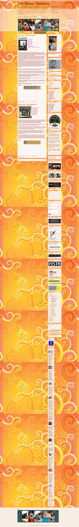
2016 (50, 294)
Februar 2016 (52, 314)
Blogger (48, 525)
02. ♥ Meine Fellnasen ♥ (29, 9)
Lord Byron (51, 83)
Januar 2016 (52, 315)
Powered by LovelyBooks (53, 74)
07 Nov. (52, 297)
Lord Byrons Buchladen (33, 4)
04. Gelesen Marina (46, 9)
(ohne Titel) (52, 384)
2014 (50, 318)
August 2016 (52, 306)
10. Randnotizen (21, 12)
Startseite (20, 16)
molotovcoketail (42, 525)
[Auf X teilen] (34, 101)
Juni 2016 (51, 309)
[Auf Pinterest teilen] (36, 101)
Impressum (34, 16)
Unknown (50, 86)
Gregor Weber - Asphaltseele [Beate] (27, 104)
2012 (50, 321)
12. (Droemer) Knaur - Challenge (43, 12)
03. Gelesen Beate (38, 9)
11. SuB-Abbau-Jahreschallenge (31, 12)
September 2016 (53, 305)
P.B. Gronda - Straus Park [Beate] (26, 35)
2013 (50, 320)
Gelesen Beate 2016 (51, 411)
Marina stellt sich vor (27, 16)
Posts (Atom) (33, 162)
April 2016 (52, 311)
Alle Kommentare (53, 328)
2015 (50, 317)
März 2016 (52, 313)
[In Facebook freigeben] (35, 101)
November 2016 (53, 296)
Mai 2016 (51, 310)
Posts (51, 326)
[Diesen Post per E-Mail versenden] (33, 101)
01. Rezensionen (21, 9)
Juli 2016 (51, 307)
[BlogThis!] (33, 101)
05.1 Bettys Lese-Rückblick (55, 9)
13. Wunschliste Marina (54, 12)
